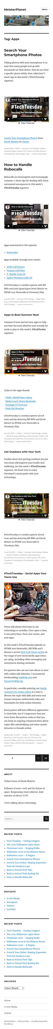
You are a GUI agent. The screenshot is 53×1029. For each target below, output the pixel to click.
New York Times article (32, 652)
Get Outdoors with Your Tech (22, 451)
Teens (12, 743)
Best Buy (22, 436)
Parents (7, 740)
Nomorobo (12, 252)
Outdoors (8, 439)
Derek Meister (11, 141)
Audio (24, 735)
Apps (14, 151)
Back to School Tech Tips (19, 870)
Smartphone (9, 154)
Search (43, 151)
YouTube (11, 909)
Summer (39, 439)
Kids (39, 737)
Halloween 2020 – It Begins (21, 855)
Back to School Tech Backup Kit (23, 873)
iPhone (30, 151)
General (25, 148)
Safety (13, 740)
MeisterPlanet (15, 9)
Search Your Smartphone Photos (23, 52)
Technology (34, 148)
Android (7, 151)
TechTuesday (9, 304)
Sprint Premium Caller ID (19, 277)
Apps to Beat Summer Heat (21, 314)
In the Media (13, 898)
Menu (44, 9)
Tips (27, 154)
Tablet (6, 743)
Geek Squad (13, 302)
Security (20, 740)
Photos (36, 151)
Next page (45, 761)
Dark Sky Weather (15, 408)
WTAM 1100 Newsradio (25, 743)
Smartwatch (29, 439)
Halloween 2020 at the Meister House (26, 851)
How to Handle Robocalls (18, 166)
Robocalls (23, 302)
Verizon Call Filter (16, 270)
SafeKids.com (25, 677)
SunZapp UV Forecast (16, 405)
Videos (42, 148)
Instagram (12, 902)
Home (7, 1000)
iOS (24, 151)
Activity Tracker (12, 555)
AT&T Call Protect (16, 267)
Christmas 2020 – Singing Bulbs (23, 848)
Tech (42, 302)
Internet (26, 737)
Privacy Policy (23, 1021)
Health (41, 436)
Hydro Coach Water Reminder (21, 401)
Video (19, 433)
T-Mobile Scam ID (16, 274)
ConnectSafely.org (13, 681)
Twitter (10, 905)
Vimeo (25, 141)
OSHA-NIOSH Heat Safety (19, 397)
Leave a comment (39, 154)
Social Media (41, 740)
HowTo (19, 151)
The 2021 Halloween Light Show (23, 844)
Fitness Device (19, 558)
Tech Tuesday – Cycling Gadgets (23, 841)
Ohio (43, 558)
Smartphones (34, 302)
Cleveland (8, 558)
